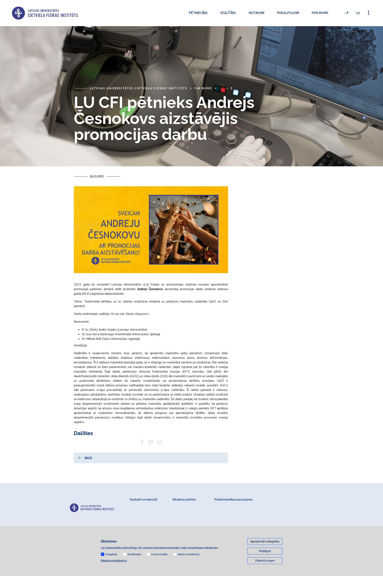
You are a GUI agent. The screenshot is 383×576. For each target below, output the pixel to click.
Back (88, 458)
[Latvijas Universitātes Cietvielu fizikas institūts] (45, 13)
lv (358, 13)
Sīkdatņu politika (184, 499)
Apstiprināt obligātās (264, 541)
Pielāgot (265, 551)
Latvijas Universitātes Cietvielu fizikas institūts (138, 88)
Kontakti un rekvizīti (143, 499)
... (221, 88)
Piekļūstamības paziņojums (234, 499)
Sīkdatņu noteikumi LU (114, 560)
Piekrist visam (264, 560)
